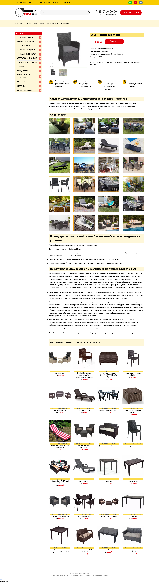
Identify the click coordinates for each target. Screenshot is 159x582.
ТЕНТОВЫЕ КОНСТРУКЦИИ (27, 62)
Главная (31, 2)
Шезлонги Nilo (84, 481)
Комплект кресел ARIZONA (60, 516)
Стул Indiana (133, 446)
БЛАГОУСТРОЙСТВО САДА (27, 41)
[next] (83, 49)
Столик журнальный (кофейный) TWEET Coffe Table (108, 375)
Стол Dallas (108, 481)
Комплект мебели (84, 516)
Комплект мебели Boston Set (108, 410)
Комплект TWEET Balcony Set (108, 516)
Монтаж (41, 2)
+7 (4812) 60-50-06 (105, 11)
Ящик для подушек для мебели (133, 411)
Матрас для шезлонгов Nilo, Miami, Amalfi (60, 447)
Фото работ (53, 2)
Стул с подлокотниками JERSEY (132, 374)
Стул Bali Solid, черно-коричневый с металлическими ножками (84, 375)
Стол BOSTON (133, 481)
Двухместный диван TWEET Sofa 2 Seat (84, 551)
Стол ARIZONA (109, 550)
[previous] (52, 49)
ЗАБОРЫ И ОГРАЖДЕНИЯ (26, 50)
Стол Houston (133, 516)
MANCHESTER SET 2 (60, 373)
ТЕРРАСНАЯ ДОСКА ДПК (26, 37)
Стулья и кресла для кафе (121, 62)
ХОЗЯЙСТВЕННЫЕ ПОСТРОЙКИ (23, 76)
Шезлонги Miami (84, 410)
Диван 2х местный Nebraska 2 (108, 446)
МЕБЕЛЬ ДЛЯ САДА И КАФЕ (34, 23)
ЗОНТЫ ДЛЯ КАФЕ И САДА (26, 54)
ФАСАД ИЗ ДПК (22, 71)
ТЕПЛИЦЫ (20, 67)
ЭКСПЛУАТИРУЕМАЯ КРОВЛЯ (27, 90)
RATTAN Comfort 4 (60, 410)
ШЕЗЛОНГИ (21, 86)
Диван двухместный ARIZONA (133, 551)
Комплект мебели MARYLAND (84, 447)
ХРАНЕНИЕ (21, 82)
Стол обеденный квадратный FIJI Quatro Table (60, 551)
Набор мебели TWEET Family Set (60, 482)
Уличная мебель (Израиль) (58, 23)
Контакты (66, 2)
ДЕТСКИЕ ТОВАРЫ (23, 46)
